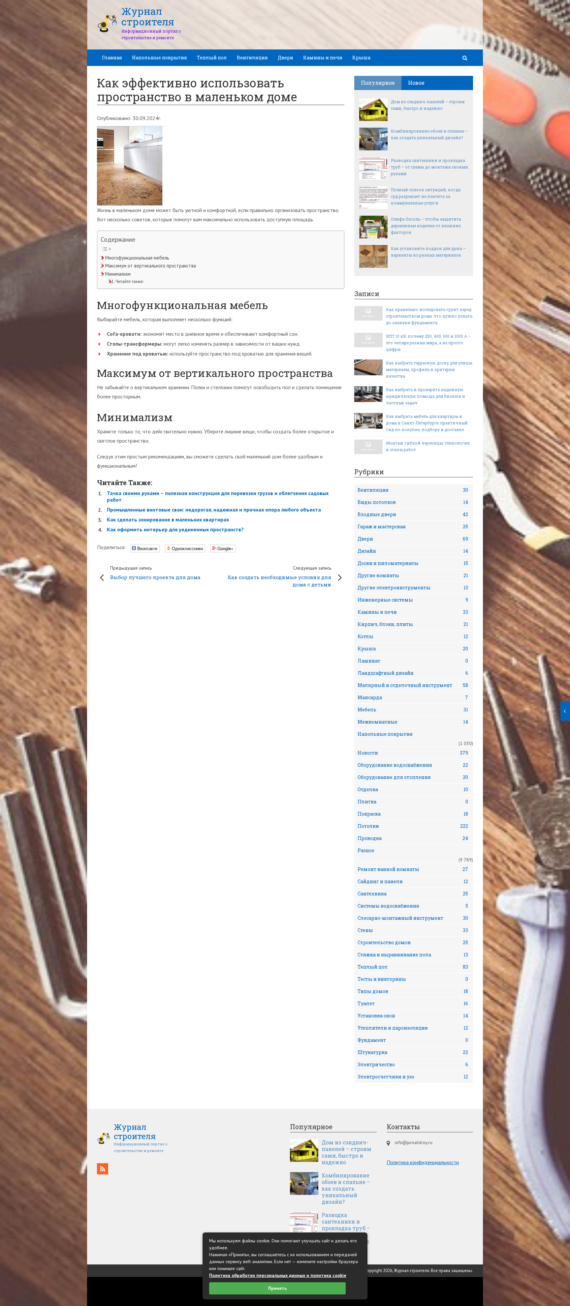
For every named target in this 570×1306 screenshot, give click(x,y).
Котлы (413, 636)
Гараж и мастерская (413, 526)
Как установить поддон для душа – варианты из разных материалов (428, 252)
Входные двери (413, 514)
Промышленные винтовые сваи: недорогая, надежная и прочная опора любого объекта (214, 509)
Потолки (413, 826)
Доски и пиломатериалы (413, 563)
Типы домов (413, 991)
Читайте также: (129, 281)
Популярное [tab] (378, 82)
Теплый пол (212, 57)
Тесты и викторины (413, 979)
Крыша (361, 57)
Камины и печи (322, 57)
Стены (413, 930)
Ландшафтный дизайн (413, 673)
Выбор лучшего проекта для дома (155, 572)
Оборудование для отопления (413, 777)
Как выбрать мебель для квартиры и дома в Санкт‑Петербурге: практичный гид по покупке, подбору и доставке (427, 423)
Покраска (413, 814)
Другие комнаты (413, 575)
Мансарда (413, 697)
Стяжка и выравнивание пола (413, 954)
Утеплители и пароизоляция (413, 1028)
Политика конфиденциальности (423, 1162)
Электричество (413, 1064)
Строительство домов (413, 942)
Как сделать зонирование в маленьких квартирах (168, 519)
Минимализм (118, 274)
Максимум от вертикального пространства (150, 266)
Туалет (413, 1003)
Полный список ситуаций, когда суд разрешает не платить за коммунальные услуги (425, 196)
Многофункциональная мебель (137, 258)
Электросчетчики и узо (413, 1076)
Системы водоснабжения (413, 906)
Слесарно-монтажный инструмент (413, 918)
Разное (366, 850)
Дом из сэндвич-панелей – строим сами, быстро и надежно (427, 105)
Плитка (413, 801)
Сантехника (413, 893)
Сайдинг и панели (413, 881)
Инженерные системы (413, 600)
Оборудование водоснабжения (413, 765)
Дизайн (413, 551)
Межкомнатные (413, 722)
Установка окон (413, 1015)
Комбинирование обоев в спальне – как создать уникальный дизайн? (429, 134)
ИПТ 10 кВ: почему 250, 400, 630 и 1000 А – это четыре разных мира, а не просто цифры (428, 342)
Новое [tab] (416, 82)
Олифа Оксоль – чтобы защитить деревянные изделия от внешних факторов (426, 225)
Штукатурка (413, 1052)
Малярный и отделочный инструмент (413, 685)
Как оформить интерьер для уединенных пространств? (175, 529)
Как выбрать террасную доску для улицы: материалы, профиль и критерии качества (429, 369)
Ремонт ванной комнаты (413, 869)
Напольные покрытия (159, 57)
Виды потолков (413, 502)
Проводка (413, 838)
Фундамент (413, 1040)
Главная (112, 57)
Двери (285, 57)
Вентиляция (252, 57)
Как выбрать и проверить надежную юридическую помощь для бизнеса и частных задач (425, 396)
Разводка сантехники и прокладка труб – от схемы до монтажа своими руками (429, 167)
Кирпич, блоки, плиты (413, 624)
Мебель (413, 709)
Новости (413, 753)
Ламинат (413, 661)
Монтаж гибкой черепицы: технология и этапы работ (427, 446)
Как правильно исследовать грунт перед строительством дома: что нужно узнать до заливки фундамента (429, 316)
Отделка (413, 789)
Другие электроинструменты (413, 587)
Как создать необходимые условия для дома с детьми (279, 576)
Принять (277, 1288)
